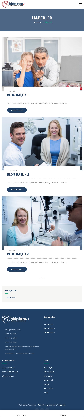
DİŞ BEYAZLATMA (8, 376)
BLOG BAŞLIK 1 (17, 95)
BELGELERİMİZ (48, 380)
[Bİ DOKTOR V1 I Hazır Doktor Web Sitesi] (13, 4)
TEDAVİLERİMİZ (49, 372)
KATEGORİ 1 (11, 298)
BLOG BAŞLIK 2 (18, 174)
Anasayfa (37, 22)
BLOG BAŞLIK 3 (18, 254)
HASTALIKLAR (48, 388)
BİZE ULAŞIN (48, 368)
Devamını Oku (17, 110)
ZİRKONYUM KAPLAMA (10, 372)
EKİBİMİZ (47, 384)
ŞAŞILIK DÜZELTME (8, 368)
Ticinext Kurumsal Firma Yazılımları (52, 405)
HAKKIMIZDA (48, 376)
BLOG (46, 392)
